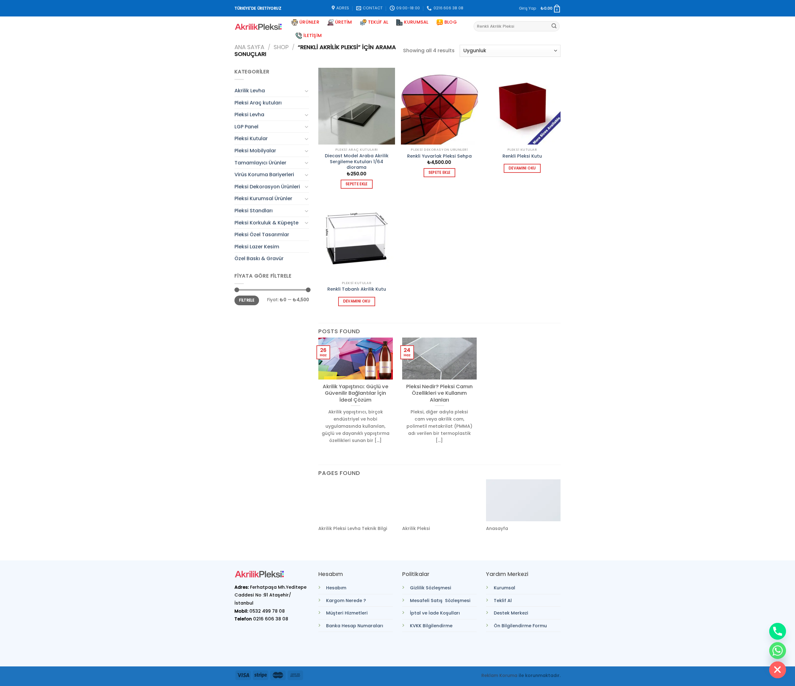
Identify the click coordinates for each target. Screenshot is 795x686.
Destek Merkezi (511, 613)
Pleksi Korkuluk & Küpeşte (266, 222)
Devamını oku (522, 168)
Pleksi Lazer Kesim (256, 246)
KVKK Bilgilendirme (431, 626)
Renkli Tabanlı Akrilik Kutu (356, 289)
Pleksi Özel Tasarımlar (261, 234)
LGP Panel (246, 126)
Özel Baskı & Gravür (259, 258)
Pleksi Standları (253, 210)
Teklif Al (378, 22)
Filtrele (246, 300)
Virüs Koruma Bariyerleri (264, 174)
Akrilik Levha (249, 90)
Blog (450, 22)
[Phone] (777, 631)
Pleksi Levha (249, 114)
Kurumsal (416, 22)
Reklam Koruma (499, 675)
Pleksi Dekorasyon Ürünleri (267, 186)
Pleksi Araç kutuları (258, 102)
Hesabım (336, 588)
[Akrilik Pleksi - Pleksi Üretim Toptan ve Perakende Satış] (258, 27)
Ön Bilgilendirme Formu (520, 626)
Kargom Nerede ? (346, 600)
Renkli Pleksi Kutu (522, 156)
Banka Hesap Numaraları (354, 626)
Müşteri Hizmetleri (347, 613)
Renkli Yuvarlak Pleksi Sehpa (439, 156)
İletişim (312, 35)
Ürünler (309, 22)
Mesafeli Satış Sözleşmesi (440, 600)
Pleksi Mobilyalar (255, 150)
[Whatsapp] (777, 650)
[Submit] (554, 26)
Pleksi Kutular (251, 138)
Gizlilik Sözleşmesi (430, 588)
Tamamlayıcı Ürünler (260, 162)
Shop (281, 47)
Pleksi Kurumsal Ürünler (263, 198)
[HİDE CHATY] (777, 669)
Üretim (343, 22)
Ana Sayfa (249, 47)
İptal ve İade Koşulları (435, 613)
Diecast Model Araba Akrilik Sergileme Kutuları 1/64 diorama (356, 161)
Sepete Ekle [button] (357, 184)
